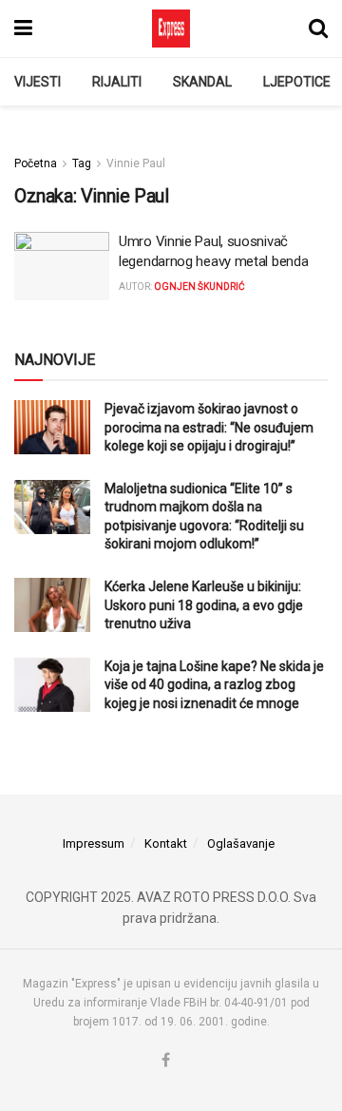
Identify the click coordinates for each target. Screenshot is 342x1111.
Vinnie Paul (135, 163)
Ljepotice (297, 81)
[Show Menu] (23, 28)
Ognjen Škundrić (199, 286)
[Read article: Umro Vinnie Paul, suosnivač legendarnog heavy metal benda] (61, 266)
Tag (81, 163)
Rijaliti (117, 81)
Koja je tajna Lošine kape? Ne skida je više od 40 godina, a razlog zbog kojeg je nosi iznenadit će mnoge (214, 685)
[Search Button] (318, 28)
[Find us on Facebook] (166, 1061)
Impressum (93, 843)
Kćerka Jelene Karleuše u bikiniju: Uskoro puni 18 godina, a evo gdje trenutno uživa (203, 605)
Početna (35, 163)
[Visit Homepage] (171, 29)
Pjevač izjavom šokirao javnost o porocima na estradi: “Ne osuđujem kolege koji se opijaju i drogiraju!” (209, 427)
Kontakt (165, 843)
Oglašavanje (241, 843)
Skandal (202, 81)
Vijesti (37, 81)
